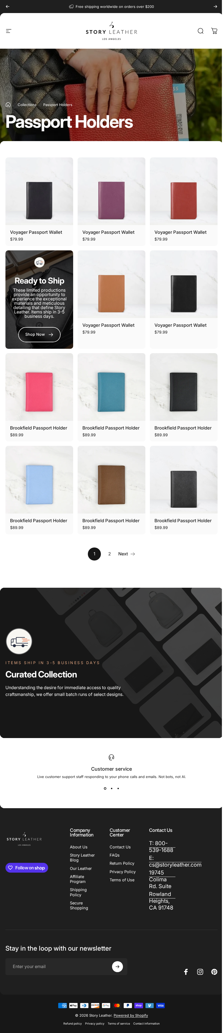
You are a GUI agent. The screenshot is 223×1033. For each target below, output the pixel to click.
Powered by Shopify (129, 1015)
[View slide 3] (116, 788)
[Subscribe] (116, 966)
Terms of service (117, 1023)
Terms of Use (121, 884)
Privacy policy (93, 1023)
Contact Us (119, 847)
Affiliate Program (78, 879)
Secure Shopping (79, 905)
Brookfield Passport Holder (38, 428)
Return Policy (121, 863)
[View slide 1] (103, 788)
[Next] (215, 6)
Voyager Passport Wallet (36, 232)
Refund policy (70, 1023)
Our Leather (81, 868)
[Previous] (8, 6)
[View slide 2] (109, 788)
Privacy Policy (115, 874)
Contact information (144, 1023)
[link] (39, 334)
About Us (79, 847)
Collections (27, 104)
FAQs (114, 855)
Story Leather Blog (82, 858)
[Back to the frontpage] (8, 104)
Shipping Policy (78, 892)
